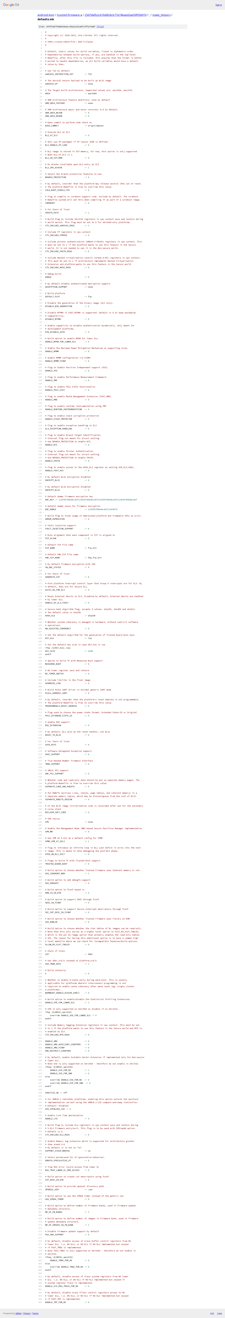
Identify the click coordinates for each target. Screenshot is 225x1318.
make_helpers (161, 15)
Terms (35, 1313)
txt (212, 1313)
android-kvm (46, 15)
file (100, 26)
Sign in (219, 4)
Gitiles (18, 1313)
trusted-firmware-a (69, 15)
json (219, 1313)
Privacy (26, 1313)
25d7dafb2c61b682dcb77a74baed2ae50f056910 (115, 15)
